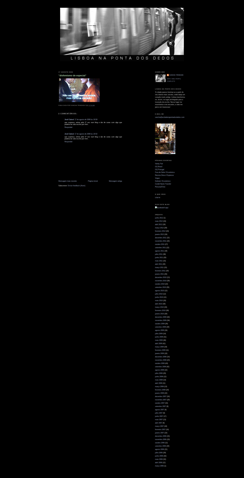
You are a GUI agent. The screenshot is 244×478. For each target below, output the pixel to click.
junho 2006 (159, 456)
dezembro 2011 (160, 238)
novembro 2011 (160, 241)
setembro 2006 (160, 446)
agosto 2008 (159, 370)
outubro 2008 (160, 363)
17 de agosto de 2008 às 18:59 (86, 119)
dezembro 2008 (160, 357)
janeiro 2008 (159, 393)
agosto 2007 (159, 410)
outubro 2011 (159, 244)
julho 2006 (159, 453)
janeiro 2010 (159, 314)
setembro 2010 (160, 287)
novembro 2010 (160, 281)
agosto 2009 (159, 330)
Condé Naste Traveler (163, 184)
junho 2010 (159, 297)
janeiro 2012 (159, 234)
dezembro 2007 (160, 396)
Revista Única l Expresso (164, 175)
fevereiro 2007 (160, 429)
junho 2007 (159, 416)
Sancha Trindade (176, 75)
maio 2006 (159, 459)
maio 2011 (159, 261)
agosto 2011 (159, 251)
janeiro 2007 (159, 433)
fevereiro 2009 (160, 350)
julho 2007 (159, 413)
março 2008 (159, 386)
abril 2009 (158, 343)
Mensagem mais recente (67, 181)
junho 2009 (159, 337)
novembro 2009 (160, 320)
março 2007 (159, 426)
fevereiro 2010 (160, 310)
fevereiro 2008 (160, 390)
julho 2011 (158, 254)
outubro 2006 (160, 443)
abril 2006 (158, 462)
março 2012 (159, 228)
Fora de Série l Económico (165, 172)
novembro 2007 (160, 400)
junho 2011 (159, 257)
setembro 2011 (160, 248)
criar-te (157, 197)
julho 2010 (159, 294)
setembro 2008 (160, 367)
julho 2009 (159, 334)
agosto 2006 (159, 449)
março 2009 (159, 347)
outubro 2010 (160, 284)
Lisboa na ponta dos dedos (122, 4)
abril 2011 (158, 264)
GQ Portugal (159, 169)
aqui (166, 208)
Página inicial (93, 181)
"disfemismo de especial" (72, 75)
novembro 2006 (160, 439)
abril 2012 (158, 224)
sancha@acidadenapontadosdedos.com (169, 117)
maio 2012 (159, 221)
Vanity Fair (159, 164)
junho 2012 (159, 218)
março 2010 (159, 307)
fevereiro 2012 (160, 231)
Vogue (157, 178)
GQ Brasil (158, 167)
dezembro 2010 (160, 277)
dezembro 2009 (160, 317)
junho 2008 (159, 377)
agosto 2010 (159, 291)
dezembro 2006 (160, 436)
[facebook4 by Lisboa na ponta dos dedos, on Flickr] (160, 208)
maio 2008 (159, 380)
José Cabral (69, 119)
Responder (68, 127)
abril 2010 (158, 304)
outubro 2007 (160, 403)
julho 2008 (159, 373)
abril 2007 (158, 423)
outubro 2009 (160, 324)
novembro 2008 (160, 360)
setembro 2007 (160, 406)
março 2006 (159, 466)
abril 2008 (158, 383)
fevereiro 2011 (160, 271)
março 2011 (159, 267)
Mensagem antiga (115, 181)
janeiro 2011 (159, 274)
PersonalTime (160, 187)
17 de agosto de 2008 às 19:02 (86, 134)
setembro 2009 (160, 327)
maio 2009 (159, 340)
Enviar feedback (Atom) (76, 186)
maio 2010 (159, 300)
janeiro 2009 (159, 353)
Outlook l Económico (162, 181)
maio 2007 (159, 420)
